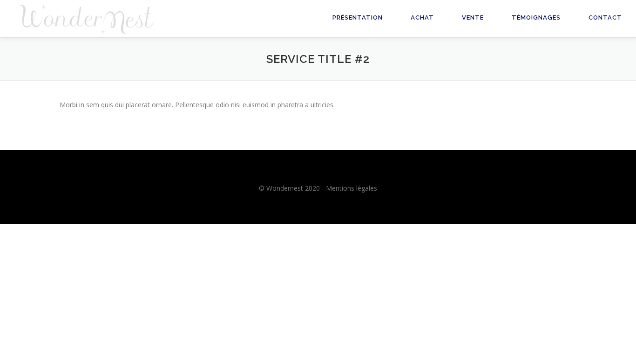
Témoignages (536, 17)
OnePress (295, 245)
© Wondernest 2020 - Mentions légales (318, 188)
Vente (473, 17)
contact (605, 17)
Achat (422, 17)
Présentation (357, 17)
